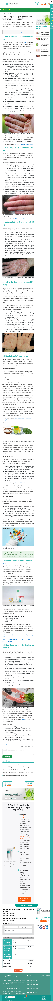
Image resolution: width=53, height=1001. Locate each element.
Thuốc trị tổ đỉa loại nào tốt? (22, 483)
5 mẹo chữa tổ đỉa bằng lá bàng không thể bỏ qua (15, 770)
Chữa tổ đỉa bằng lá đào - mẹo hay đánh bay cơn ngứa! (16, 767)
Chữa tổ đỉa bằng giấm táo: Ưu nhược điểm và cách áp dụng (18, 772)
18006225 (10, 986)
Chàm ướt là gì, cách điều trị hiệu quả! (12, 764)
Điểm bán (7, 10)
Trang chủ (4, 13)
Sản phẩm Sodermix (7, 564)
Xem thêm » (31, 779)
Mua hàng (43, 999)
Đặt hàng (19, 970)
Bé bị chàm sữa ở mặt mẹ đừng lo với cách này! (15, 775)
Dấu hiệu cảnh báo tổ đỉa (19, 218)
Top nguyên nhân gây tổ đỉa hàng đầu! (23, 144)
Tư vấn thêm (10, 1000)
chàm (24, 42)
